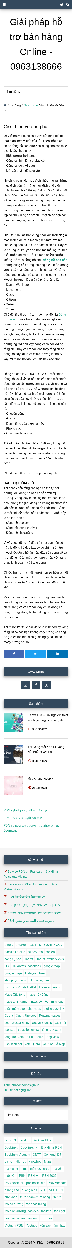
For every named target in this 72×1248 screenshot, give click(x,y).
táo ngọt (59, 1211)
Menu (36, 4)
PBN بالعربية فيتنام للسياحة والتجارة (27, 810)
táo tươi (32, 1218)
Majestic (44, 987)
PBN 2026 (49, 1175)
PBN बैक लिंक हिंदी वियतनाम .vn (26, 897)
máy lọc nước (39, 1168)
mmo (24, 1168)
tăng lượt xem (51, 1029)
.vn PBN (10, 1140)
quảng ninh (29, 1190)
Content (49, 1154)
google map (52, 966)
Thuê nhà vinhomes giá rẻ (21, 1085)
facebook (34, 966)
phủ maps (34, 1008)
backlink (35, 944)
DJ (59, 1154)
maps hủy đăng (38, 994)
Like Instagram (39, 980)
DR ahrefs (19, 966)
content (50, 952)
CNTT (37, 1154)
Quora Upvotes (26, 1015)
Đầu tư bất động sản (17, 1090)
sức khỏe (11, 1197)
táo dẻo (33, 1211)
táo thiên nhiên (15, 1218)
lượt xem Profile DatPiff (20, 987)
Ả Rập (60, 1044)
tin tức (57, 1197)
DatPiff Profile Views (50, 959)
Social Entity (20, 1022)
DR (7, 966)
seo (7, 1022)
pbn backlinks (35, 1183)
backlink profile (15, 952)
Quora (9, 1015)
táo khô (46, 1211)
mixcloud (57, 1001)
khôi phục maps (15, 980)
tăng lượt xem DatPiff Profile (24, 1037)
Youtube (31, 1225)
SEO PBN (56, 1190)
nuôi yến (10, 1175)
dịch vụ (21, 1161)
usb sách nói (13, 1044)
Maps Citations (15, 994)
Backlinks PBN (51, 1147)
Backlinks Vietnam (17, 1154)
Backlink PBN (42, 1140)
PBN (22, 1175)
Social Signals (42, 1022)
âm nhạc (59, 1225)
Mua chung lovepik (40, 778)
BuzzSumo (35, 952)
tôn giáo (46, 1218)
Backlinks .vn (30, 1147)
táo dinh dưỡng (15, 1211)
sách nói (60, 1022)
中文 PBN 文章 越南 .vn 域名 (23, 818)
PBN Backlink (14, 1183)
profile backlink (54, 1008)
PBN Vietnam (57, 1183)
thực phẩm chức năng (35, 1197)
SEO (43, 1190)
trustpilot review (28, 1029)
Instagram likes (35, 973)
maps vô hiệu (39, 1001)
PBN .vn (34, 1175)
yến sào (45, 1225)
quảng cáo (12, 1190)
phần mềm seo (15, 1008)
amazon (21, 944)
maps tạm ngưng (16, 1001)
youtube (48, 1044)
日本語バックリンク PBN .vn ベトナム (33, 905)
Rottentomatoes (49, 1015)
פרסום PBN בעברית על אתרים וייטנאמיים (34, 913)
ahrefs (9, 944)
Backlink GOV (53, 944)
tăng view (52, 1037)
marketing (11, 1168)
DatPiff (28, 959)
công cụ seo (13, 959)
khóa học (35, 1161)
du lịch (9, 1161)
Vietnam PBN (14, 1225)
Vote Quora (32, 1044)
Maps (47, 1161)
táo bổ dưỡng (14, 1204)
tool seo (10, 1029)
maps (57, 987)
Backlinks (11, 1147)
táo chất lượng (36, 1204)
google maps (13, 973)
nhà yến (57, 1168)
